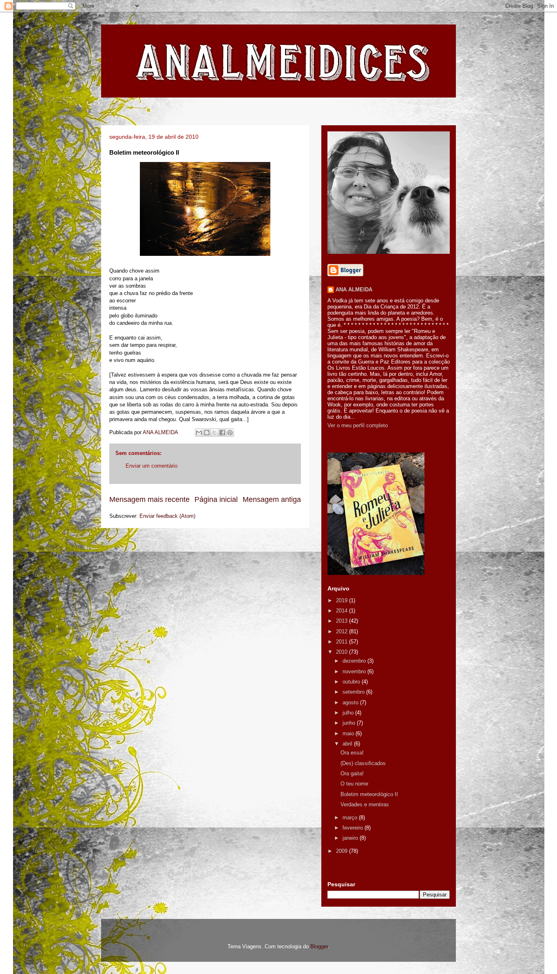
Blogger (319, 946)
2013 (342, 621)
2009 (342, 851)
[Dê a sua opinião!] (207, 432)
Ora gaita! (352, 773)
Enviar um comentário (151, 466)
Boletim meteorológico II (369, 794)
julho (349, 713)
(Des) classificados (363, 763)
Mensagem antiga (272, 499)
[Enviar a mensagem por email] (199, 432)
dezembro (355, 661)
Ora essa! (352, 753)
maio (349, 733)
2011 (342, 642)
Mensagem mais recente (149, 499)
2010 (342, 652)
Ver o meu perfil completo (357, 425)
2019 (342, 600)
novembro (355, 671)
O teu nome (354, 784)
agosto (351, 702)
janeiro (351, 838)
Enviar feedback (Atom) (167, 516)
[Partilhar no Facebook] (222, 432)
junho (350, 723)
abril (348, 744)
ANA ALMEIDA (354, 289)
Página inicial (216, 499)
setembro (354, 692)
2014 (342, 611)
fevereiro (354, 828)
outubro (352, 682)
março (351, 817)
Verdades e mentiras (364, 804)
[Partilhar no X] (214, 432)
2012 (342, 631)
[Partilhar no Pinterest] (230, 432)
